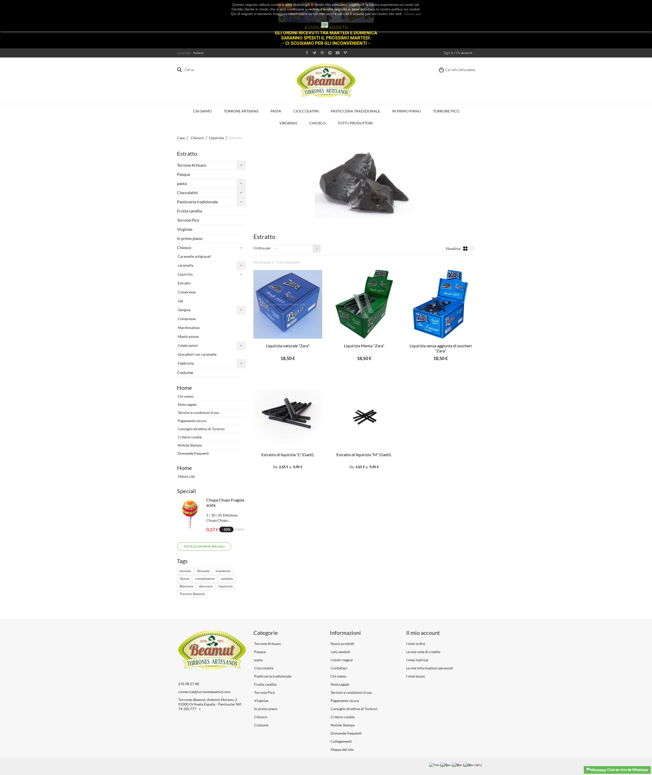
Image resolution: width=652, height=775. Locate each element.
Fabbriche (185, 363)
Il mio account (423, 632)
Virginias (288, 123)
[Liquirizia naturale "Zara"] (287, 304)
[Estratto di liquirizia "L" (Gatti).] (287, 413)
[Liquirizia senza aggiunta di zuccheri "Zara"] (440, 304)
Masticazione (188, 336)
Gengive (184, 310)
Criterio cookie (189, 437)
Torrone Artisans (241, 111)
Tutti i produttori (355, 123)
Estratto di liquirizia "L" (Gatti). (287, 454)
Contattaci (338, 668)
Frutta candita (189, 210)
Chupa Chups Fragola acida (225, 502)
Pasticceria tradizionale (355, 111)
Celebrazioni (187, 345)
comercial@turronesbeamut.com (204, 692)
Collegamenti (341, 741)
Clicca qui (412, 14)
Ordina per (262, 248)
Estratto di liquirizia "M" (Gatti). (364, 454)
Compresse (186, 292)
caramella (185, 265)
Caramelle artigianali (194, 256)
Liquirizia (185, 274)
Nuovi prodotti (342, 643)
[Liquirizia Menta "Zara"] (364, 304)
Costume (185, 372)
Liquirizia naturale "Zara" (287, 345)
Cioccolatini (306, 111)
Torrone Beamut (192, 594)
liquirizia (226, 586)
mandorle (222, 571)
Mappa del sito (342, 749)
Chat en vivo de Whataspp (627, 769)
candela (227, 579)
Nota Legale (186, 404)
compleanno (205, 579)
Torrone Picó (446, 111)
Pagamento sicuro (191, 421)
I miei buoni (415, 676)
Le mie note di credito (423, 652)
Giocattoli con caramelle (196, 354)
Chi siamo (202, 111)
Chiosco (317, 123)
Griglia (465, 248)
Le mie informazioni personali (429, 668)
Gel (180, 301)
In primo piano (406, 111)
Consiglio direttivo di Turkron (201, 429)
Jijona (184, 579)
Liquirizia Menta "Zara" (364, 345)
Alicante (203, 571)
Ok (324, 25)
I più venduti (340, 652)
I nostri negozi (341, 660)
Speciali (186, 490)
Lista (472, 250)
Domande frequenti (193, 453)
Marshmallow (188, 327)
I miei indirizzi (417, 660)
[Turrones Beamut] (326, 80)
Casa (181, 138)
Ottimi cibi (186, 476)
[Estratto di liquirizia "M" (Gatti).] (364, 413)
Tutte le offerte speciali (204, 546)
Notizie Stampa (189, 445)
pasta (275, 111)
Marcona (186, 586)
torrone (185, 571)
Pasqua (183, 174)
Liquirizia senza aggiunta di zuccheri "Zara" (441, 348)
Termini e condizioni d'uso (198, 412)
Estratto (184, 283)
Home (184, 387)
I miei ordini (415, 643)
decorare (206, 586)
